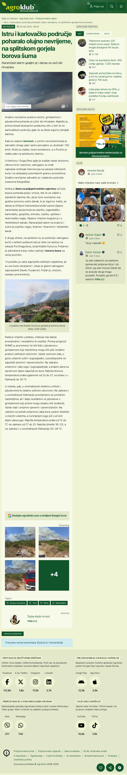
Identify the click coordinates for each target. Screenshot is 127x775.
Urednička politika (23, 759)
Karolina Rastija (95, 170)
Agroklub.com (27, 18)
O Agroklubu (20, 756)
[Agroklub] (20, 6)
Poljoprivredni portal (24, 751)
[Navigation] (121, 6)
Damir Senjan (93, 252)
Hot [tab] (80, 34)
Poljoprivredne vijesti (46, 18)
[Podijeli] (110, 767)
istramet (28, 141)
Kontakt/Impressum (94, 756)
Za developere (73, 756)
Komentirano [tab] (93, 34)
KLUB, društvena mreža (95, 751)
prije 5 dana (96, 174)
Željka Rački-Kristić (38, 616)
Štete (45, 603)
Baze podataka (72, 751)
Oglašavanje (36, 756)
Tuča (34, 603)
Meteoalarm (60, 603)
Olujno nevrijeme (17, 603)
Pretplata (112, 756)
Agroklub (41, 764)
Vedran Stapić (93, 234)
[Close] (112, 6)
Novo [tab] (106, 34)
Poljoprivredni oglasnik (49, 751)
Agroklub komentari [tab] (12, 634)
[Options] (120, 171)
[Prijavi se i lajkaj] (101, 767)
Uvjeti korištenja (54, 756)
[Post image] (88, 196)
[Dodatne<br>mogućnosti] (119, 767)
